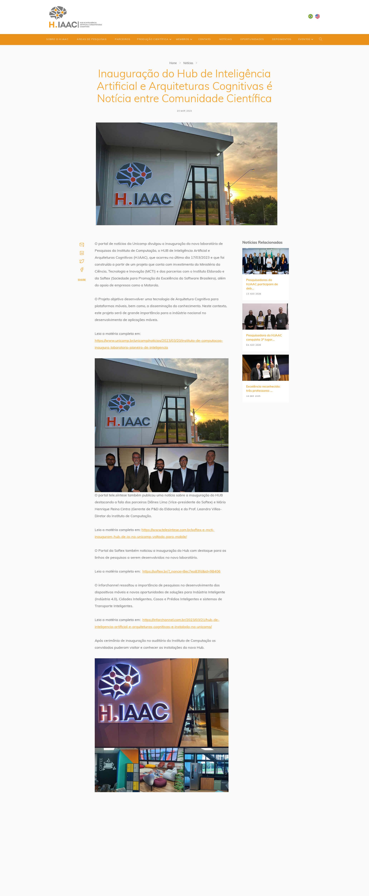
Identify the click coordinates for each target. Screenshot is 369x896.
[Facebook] (81, 269)
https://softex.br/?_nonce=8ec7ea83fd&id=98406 (181, 571)
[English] (317, 16)
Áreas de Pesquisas (91, 39)
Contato (204, 39)
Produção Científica (152, 39)
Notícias (225, 39)
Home (173, 63)
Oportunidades (252, 39)
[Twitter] (81, 261)
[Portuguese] (310, 16)
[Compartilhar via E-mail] (81, 244)
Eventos (304, 39)
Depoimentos (281, 39)
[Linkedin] (81, 253)
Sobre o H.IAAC (57, 39)
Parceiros (122, 39)
